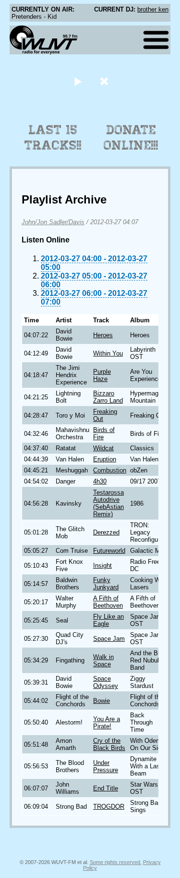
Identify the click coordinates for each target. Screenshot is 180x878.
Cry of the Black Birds (109, 744)
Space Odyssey (105, 682)
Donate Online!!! (131, 137)
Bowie (101, 700)
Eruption (104, 459)
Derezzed (106, 532)
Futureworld (109, 550)
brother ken (152, 9)
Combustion (109, 470)
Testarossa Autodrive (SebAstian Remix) (108, 503)
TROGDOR (108, 806)
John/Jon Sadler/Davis (53, 222)
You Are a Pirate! (106, 722)
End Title (105, 788)
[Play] (78, 81)
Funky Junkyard (106, 583)
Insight (102, 565)
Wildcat (103, 448)
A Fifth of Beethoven (108, 602)
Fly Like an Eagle (108, 620)
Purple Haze (102, 375)
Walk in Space (103, 660)
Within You (108, 353)
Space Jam (109, 638)
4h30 (100, 481)
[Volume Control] (105, 81)
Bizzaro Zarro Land (108, 397)
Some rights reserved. (116, 862)
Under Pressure (105, 766)
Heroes (103, 335)
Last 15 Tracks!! (53, 137)
